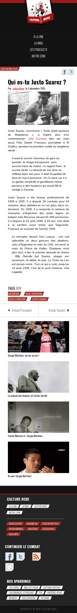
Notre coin (38, 56)
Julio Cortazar (16, 299)
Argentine (13, 294)
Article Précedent (22, 310)
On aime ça (32, 523)
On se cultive (15, 523)
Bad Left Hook (31, 587)
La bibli (38, 43)
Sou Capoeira (29, 598)
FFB (40, 592)
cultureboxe (18, 88)
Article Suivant (57, 310)
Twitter (71, 71)
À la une (38, 36)
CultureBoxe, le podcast (21, 592)
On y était (33, 528)
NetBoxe (13, 598)
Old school (48, 528)
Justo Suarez (39, 299)
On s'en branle (16, 528)
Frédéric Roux (54, 592)
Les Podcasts (38, 49)
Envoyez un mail (9, 567)
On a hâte (13, 534)
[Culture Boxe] (38, 6)
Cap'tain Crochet (51, 587)
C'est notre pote (50, 523)
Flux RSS (36, 556)
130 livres (14, 587)
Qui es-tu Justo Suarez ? (37, 81)
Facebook (65, 71)
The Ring (45, 598)
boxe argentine (34, 294)
